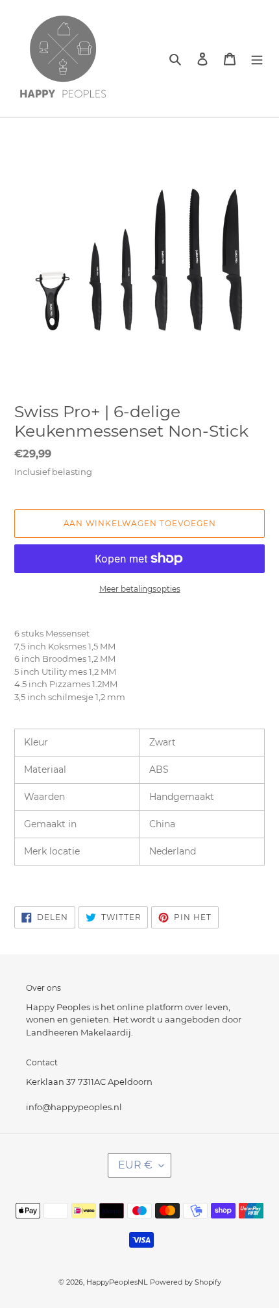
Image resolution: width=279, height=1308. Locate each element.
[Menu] (257, 58)
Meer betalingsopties (139, 589)
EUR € (135, 1165)
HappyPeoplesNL (116, 1282)
